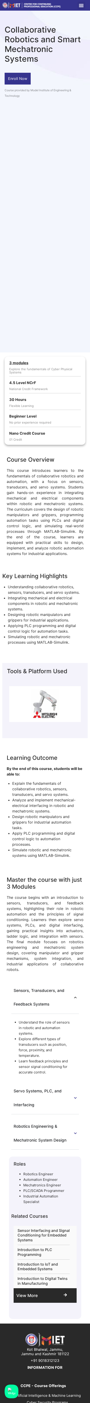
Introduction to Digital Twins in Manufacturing (43, 1281)
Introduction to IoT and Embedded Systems (38, 1266)
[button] (81, 5)
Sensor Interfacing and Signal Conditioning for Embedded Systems (44, 1235)
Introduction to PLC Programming (35, 1252)
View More (27, 1295)
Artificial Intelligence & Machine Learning (47, 1395)
